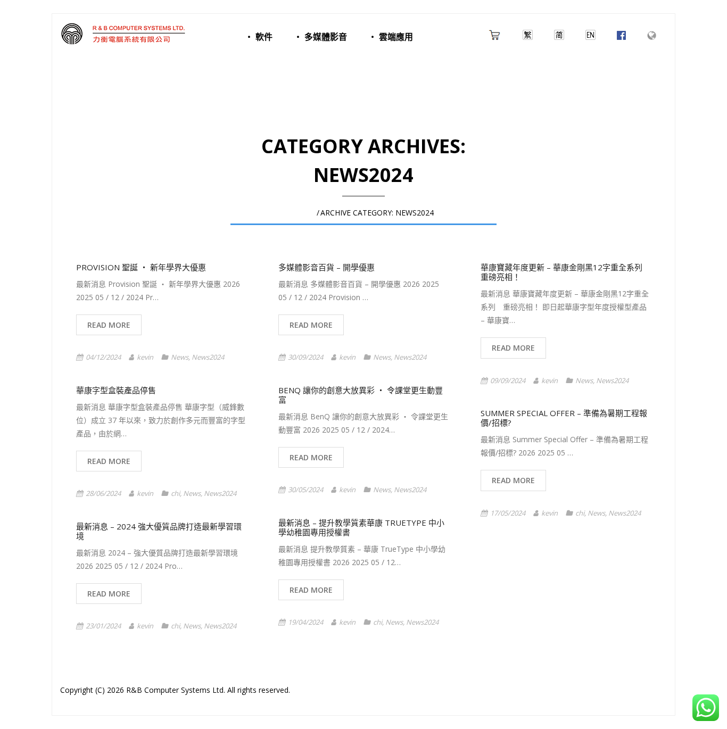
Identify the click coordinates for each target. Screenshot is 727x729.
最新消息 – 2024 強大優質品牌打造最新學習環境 (159, 531)
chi (175, 493)
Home (304, 213)
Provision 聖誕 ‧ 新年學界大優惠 (141, 267)
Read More (108, 325)
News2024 (208, 357)
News (179, 357)
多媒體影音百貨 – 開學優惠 (326, 267)
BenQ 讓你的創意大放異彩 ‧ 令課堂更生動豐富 (360, 395)
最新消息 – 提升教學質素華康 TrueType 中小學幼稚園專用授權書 (361, 527)
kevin (145, 357)
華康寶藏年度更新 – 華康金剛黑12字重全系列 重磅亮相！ (565, 272)
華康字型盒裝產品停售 (116, 390)
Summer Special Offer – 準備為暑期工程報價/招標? (564, 418)
